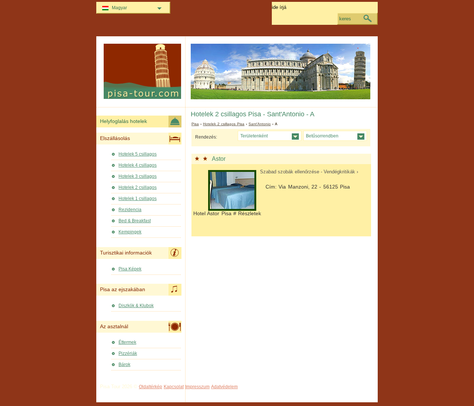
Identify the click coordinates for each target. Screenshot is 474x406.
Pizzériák (127, 353)
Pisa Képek (129, 269)
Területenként (254, 135)
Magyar (119, 7)
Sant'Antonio (259, 124)
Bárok (124, 364)
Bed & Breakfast (134, 220)
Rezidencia (129, 209)
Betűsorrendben (322, 135)
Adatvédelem (224, 386)
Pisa (195, 124)
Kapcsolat (174, 386)
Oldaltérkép (150, 386)
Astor (219, 159)
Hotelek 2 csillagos (137, 187)
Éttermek (127, 342)
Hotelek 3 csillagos (137, 176)
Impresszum (197, 386)
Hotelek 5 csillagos (137, 154)
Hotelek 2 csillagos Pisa (223, 124)
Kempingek (129, 231)
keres (345, 18)
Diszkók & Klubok (136, 305)
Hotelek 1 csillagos (137, 198)
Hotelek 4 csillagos (137, 165)
